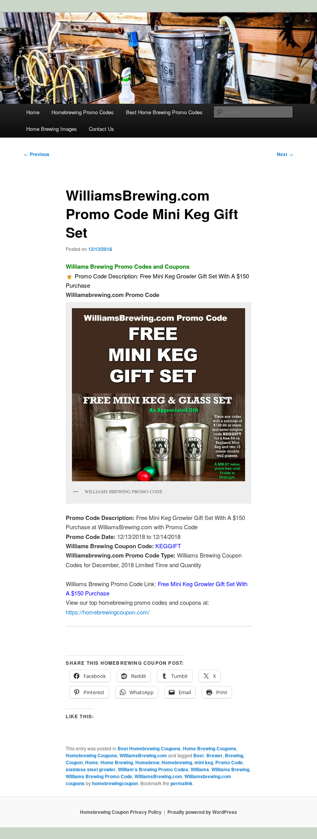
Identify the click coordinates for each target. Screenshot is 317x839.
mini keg (203, 762)
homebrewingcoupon (115, 783)
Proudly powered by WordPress (202, 811)
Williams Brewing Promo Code (99, 776)
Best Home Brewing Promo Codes (164, 112)
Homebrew (147, 762)
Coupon (74, 762)
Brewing (234, 755)
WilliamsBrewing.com (143, 755)
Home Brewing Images (51, 128)
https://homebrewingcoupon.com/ (108, 612)
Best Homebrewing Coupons (149, 748)
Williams (200, 769)
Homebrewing (177, 762)
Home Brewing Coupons (209, 748)
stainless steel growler (91, 769)
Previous (36, 154)
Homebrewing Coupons (91, 755)
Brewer (214, 755)
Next (285, 154)
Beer (198, 755)
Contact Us (101, 128)
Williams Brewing (230, 769)
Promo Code (229, 762)
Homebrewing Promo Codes (82, 112)
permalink (181, 783)
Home (32, 112)
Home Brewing (117, 762)
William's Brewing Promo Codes (153, 769)
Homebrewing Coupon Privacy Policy (121, 811)
